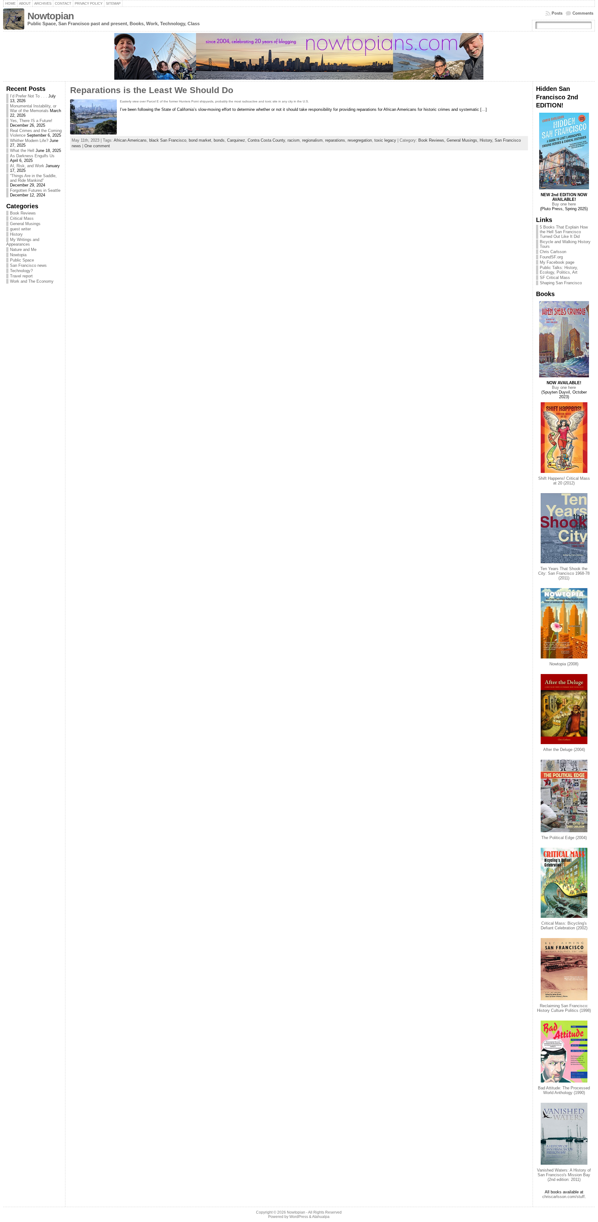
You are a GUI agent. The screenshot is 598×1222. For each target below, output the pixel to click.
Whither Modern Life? (29, 140)
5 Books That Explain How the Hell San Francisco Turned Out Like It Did (564, 232)
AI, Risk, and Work (27, 165)
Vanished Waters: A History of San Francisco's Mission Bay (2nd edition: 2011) (564, 1175)
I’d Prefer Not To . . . (28, 96)
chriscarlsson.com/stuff (563, 1196)
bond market (200, 140)
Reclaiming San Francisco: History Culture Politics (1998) (564, 1008)
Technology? (21, 270)
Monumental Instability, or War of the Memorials (33, 108)
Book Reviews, (432, 140)
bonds (219, 140)
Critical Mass (22, 218)
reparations (335, 140)
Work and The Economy (32, 281)
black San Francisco (167, 140)
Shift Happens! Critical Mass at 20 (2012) (564, 480)
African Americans (130, 140)
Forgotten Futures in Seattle (35, 190)
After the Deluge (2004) (564, 749)
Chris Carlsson (553, 251)
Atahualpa (321, 1217)
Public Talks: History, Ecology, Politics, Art (559, 270)
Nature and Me (23, 249)
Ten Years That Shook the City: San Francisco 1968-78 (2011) (564, 573)
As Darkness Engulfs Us (32, 155)
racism (293, 140)
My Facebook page (557, 262)
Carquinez (236, 140)
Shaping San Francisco (561, 283)
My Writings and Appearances (22, 242)
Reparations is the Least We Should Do (151, 90)
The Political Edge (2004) (564, 837)
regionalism (312, 140)
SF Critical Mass (555, 277)
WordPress (298, 1217)
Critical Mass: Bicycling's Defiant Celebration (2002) (564, 925)
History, (487, 140)
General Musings (25, 223)
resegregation (360, 140)
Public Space (22, 260)
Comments (582, 13)
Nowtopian (50, 16)
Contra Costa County (266, 140)
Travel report (21, 276)
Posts (557, 13)
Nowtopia (18, 254)
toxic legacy (385, 140)
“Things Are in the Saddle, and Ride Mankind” (33, 178)
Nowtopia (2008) (563, 664)
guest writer (20, 229)
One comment (97, 146)
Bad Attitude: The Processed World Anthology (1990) (564, 1090)
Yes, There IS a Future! (31, 120)
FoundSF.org (551, 257)
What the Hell (22, 150)
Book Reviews (23, 213)
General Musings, (463, 140)
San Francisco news (28, 265)
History (16, 234)
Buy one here (564, 204)
